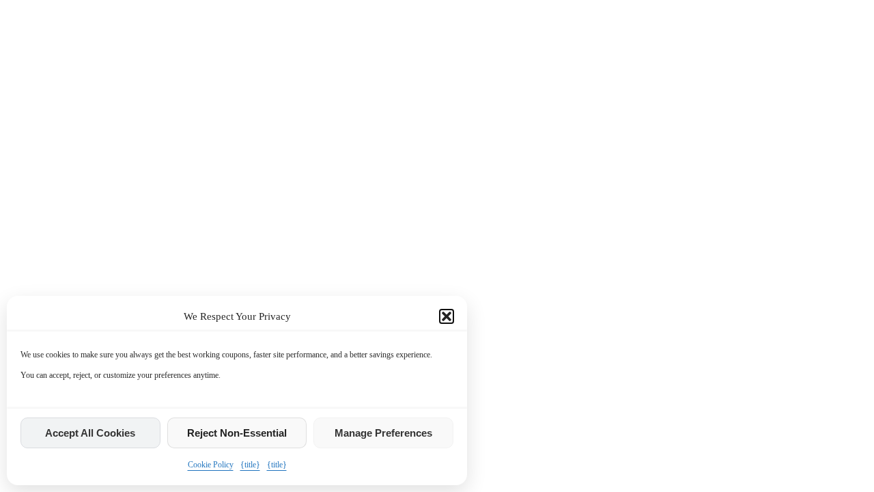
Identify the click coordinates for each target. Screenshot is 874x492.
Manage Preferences (383, 433)
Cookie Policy (211, 464)
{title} (250, 464)
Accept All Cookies (90, 433)
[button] (446, 316)
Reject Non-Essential (237, 433)
